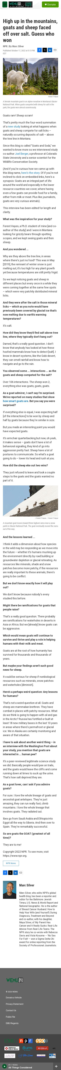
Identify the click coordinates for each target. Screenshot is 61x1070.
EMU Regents (12, 1023)
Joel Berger (21, 153)
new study (14, 126)
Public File (10, 1017)
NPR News (11, 863)
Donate (51, 4)
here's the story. (30, 172)
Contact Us (11, 1010)
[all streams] (57, 1066)
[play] (4, 1066)
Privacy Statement (14, 1004)
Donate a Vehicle (14, 998)
